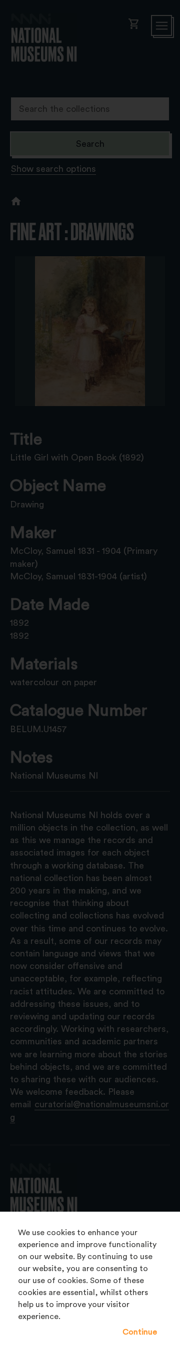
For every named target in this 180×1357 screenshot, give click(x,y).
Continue (139, 1332)
